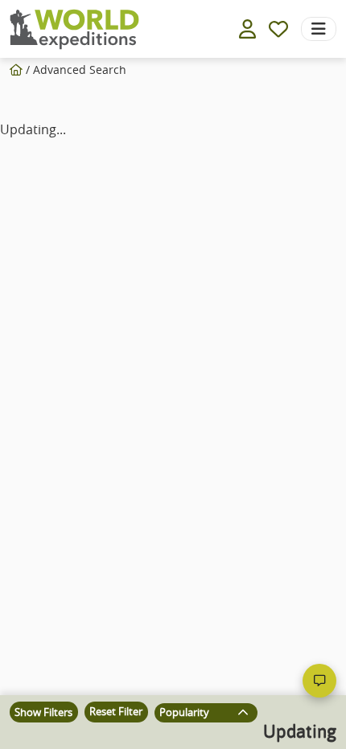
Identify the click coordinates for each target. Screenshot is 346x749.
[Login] (247, 29)
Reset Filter (115, 711)
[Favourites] (278, 29)
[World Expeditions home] (74, 29)
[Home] (16, 69)
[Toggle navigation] (318, 29)
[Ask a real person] (319, 681)
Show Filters (43, 712)
